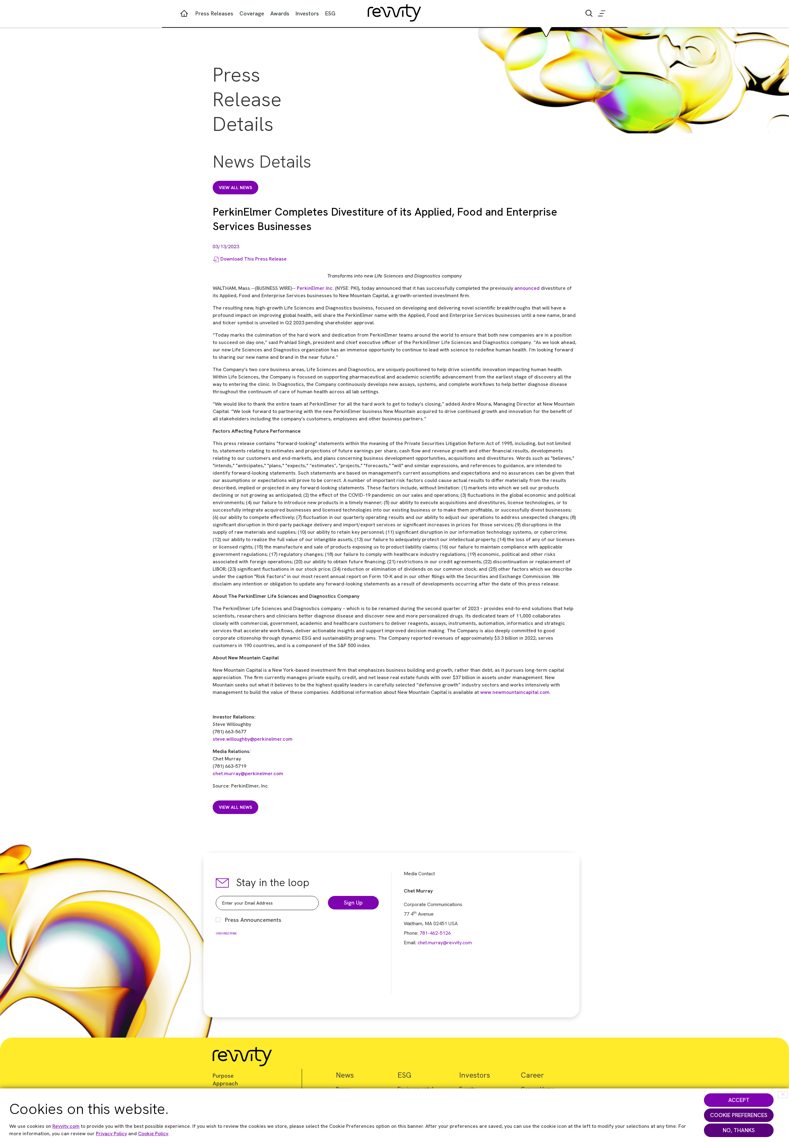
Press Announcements (253, 919)
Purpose (223, 1075)
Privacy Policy (111, 1133)
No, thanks (739, 1130)
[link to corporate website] (395, 7)
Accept (739, 1100)
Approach (225, 1083)
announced (527, 288)
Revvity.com (66, 1126)
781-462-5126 (435, 933)
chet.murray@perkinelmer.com (248, 773)
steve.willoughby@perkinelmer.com (252, 739)
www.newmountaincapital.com (515, 692)
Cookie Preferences (738, 1115)
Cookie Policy (153, 1133)
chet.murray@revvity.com (445, 942)
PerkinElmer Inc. (315, 288)
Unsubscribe (226, 933)
